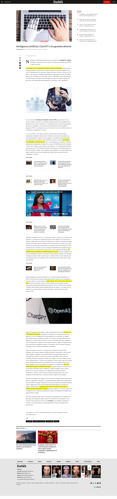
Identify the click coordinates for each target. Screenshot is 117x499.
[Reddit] (20, 65)
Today (98, 461)
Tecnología (49, 421)
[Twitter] (20, 60)
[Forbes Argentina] (58, 2)
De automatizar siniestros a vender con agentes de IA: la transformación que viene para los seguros (88, 35)
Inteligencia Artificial (39, 421)
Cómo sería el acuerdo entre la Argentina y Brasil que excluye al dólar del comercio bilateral (40, 164)
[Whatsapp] (20, 58)
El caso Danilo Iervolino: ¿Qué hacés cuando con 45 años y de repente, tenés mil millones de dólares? (65, 269)
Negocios (49, 461)
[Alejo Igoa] (66, 471)
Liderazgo (30, 461)
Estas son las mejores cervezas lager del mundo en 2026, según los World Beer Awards (88, 20)
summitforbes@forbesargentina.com (27, 475)
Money (39, 461)
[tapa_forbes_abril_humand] (56, 471)
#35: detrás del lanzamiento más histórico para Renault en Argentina (26, 446)
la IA (44, 350)
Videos (77, 461)
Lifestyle (59, 461)
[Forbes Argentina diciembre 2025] (76, 471)
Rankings (68, 461)
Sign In (114, 1)
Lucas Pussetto (19, 49)
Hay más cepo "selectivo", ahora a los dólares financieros (40, 269)
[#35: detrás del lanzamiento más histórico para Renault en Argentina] (26, 437)
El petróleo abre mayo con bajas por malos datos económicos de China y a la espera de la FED (41, 182)
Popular (79, 11)
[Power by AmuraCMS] (97, 487)
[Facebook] (20, 63)
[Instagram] (95, 483)
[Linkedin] (20, 68)
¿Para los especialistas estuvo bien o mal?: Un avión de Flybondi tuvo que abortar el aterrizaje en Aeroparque (65, 229)
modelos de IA (43, 237)
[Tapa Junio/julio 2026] (46, 471)
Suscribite (106, 2)
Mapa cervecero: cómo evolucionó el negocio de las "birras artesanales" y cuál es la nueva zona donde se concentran (40, 229)
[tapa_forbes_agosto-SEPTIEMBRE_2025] (96, 471)
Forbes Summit (87, 461)
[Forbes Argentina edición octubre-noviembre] (86, 471)
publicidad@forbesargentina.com (27, 471)
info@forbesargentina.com (25, 473)
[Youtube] (98, 483)
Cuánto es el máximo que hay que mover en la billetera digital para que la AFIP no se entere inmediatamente (65, 183)
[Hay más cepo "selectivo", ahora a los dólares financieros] (29, 268)
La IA (27, 134)
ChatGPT (29, 421)
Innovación (20, 461)
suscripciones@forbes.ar (27, 477)
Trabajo (56, 421)
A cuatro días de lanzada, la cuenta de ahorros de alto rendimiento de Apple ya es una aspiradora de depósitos (64, 164)
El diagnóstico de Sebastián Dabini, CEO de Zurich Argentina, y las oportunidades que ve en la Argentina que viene (88, 15)
